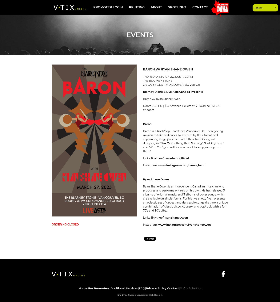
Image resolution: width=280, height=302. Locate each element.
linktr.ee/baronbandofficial (170, 158)
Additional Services (124, 288)
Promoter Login (108, 7)
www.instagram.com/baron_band (182, 165)
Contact (200, 7)
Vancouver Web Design (149, 295)
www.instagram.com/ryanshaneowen (184, 224)
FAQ (142, 288)
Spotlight (177, 7)
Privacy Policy (156, 288)
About (156, 7)
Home (82, 288)
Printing (137, 7)
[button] (265, 7)
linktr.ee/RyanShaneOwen (169, 217)
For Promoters (99, 288)
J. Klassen (130, 295)
